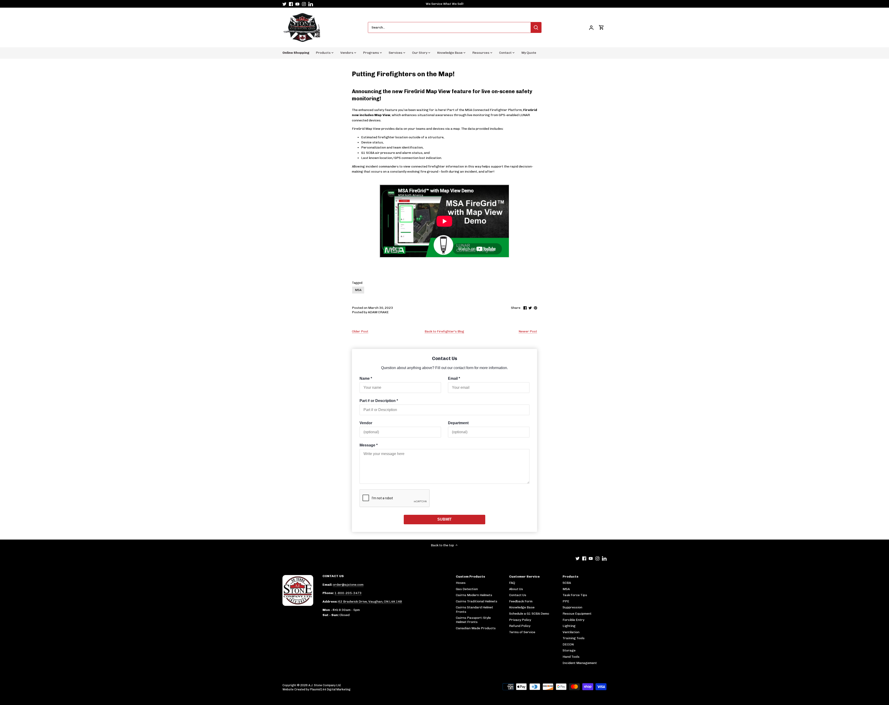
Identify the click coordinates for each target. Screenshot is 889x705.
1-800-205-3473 (348, 593)
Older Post (360, 331)
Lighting (569, 626)
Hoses (461, 583)
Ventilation (571, 632)
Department (458, 423)
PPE (566, 601)
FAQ (512, 583)
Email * (454, 378)
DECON (568, 644)
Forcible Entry (573, 620)
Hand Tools (571, 657)
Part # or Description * (379, 401)
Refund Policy (519, 626)
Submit (444, 519)
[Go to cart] (601, 27)
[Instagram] (304, 4)
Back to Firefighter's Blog (444, 331)
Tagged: (357, 283)
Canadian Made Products (476, 628)
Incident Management (580, 663)
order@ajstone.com (348, 585)
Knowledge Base (522, 607)
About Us (516, 589)
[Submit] (536, 27)
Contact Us (517, 595)
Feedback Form (520, 601)
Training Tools (574, 638)
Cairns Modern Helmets (474, 595)
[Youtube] (297, 4)
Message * (369, 445)
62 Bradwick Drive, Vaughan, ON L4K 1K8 (370, 602)
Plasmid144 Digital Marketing (330, 689)
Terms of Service (522, 632)
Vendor (366, 423)
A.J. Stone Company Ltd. (324, 685)
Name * (366, 378)
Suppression (572, 607)
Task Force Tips (575, 595)
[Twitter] (284, 4)
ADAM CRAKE (378, 312)
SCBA (567, 583)
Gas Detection (467, 589)
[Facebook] (291, 4)
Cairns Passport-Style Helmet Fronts (473, 620)
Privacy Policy (520, 620)
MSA (358, 290)
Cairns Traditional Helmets (476, 601)
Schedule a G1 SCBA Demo (529, 614)
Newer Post (528, 331)
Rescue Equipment (577, 614)
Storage (569, 650)
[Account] (591, 27)
